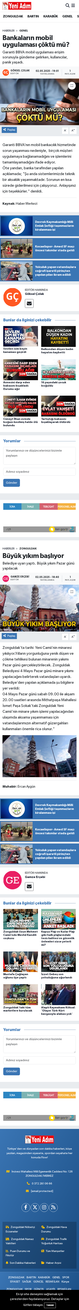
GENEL (67, 16)
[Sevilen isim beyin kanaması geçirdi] (20, 336)
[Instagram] (44, 1207)
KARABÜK (50, 16)
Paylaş (11, 129)
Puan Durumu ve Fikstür (18, 1253)
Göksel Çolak (34, 293)
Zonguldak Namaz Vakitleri (20, 1241)
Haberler (8, 30)
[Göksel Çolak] (12, 297)
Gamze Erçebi (35, 877)
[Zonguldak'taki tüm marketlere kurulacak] (20, 994)
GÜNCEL (38, 1281)
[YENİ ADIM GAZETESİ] (16, 6)
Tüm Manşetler (55, 1251)
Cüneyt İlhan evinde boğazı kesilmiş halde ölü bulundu (20, 422)
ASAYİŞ (50, 1289)
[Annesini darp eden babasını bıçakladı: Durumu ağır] (20, 369)
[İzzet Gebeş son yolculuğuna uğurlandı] (58, 961)
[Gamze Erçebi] (12, 880)
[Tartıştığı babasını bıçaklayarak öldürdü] (58, 406)
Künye (65, 1281)
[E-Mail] (29, 303)
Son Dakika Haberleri (23, 1262)
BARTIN (33, 16)
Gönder (11, 482)
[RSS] (53, 1207)
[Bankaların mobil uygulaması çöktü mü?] (39, 102)
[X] (35, 1207)
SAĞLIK (26, 1281)
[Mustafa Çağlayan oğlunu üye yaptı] (20, 961)
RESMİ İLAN (52, 1281)
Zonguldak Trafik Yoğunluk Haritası (54, 1241)
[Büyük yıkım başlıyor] (39, 608)
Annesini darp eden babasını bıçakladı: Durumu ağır (16, 385)
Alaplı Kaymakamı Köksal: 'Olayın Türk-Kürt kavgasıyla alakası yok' (58, 1011)
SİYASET (15, 1281)
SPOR (65, 1277)
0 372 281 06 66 (42, 1183)
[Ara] (68, 5)
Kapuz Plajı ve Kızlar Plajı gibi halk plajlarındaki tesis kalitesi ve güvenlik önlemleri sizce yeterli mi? (58, 938)
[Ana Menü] (73, 5)
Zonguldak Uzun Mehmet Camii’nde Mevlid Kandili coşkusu (20, 935)
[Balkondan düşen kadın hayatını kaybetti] (58, 336)
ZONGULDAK (13, 16)
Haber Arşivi (53, 1262)
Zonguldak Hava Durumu (54, 1229)
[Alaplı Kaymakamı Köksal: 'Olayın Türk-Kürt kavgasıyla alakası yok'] (58, 994)
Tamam (50, 1305)
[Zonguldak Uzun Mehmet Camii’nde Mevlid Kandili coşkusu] (20, 919)
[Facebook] (25, 1207)
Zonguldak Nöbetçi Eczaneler (20, 1229)
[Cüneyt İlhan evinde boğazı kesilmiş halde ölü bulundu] (20, 406)
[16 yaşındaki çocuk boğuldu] (58, 369)
